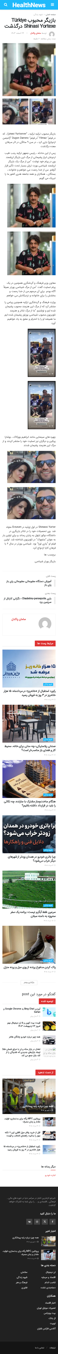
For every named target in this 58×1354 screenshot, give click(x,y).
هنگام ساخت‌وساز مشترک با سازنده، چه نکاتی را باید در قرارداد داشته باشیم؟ (30, 803)
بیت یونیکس (50, 1313)
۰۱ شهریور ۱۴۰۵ (46, 1110)
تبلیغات (52, 1347)
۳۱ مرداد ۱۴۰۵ (49, 699)
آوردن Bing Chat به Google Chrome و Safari (21, 1010)
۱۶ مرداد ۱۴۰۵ (49, 865)
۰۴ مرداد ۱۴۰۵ (49, 972)
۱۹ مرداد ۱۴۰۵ (49, 810)
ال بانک (52, 1318)
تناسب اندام (50, 1282)
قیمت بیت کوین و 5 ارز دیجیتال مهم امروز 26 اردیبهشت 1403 (23, 1024)
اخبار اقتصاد (50, 1303)
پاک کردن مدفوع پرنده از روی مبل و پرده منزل (30, 967)
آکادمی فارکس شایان (46, 1328)
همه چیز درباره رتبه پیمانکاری (38, 1106)
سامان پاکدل (35, 33)
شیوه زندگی (38, 14)
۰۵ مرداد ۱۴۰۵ (49, 920)
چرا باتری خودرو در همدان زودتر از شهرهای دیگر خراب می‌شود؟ (32, 859)
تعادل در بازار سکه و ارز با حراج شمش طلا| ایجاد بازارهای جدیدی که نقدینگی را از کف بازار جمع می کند (21, 1052)
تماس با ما (39, 1347)
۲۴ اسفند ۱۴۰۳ (17, 33)
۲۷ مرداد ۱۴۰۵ (49, 755)
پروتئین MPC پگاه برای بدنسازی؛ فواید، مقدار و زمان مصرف (22, 1120)
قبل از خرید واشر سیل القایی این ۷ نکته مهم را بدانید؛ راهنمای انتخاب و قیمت (22, 1134)
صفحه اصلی (51, 14)
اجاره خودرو (50, 1175)
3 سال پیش (34, 1016)
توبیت (53, 1323)
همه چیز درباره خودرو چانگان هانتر (24, 1037)
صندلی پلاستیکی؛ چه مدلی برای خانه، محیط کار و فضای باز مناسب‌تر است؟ (30, 748)
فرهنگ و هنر (21, 1282)
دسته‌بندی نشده (48, 1287)
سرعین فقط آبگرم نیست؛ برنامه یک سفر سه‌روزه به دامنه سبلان (33, 914)
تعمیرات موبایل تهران (46, 1308)
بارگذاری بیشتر (29, 982)
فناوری (24, 1287)
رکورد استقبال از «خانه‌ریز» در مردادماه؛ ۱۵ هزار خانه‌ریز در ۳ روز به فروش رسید (30, 693)
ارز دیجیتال (51, 1272)
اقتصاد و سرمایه (48, 1277)
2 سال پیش (34, 1030)
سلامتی (24, 1272)
